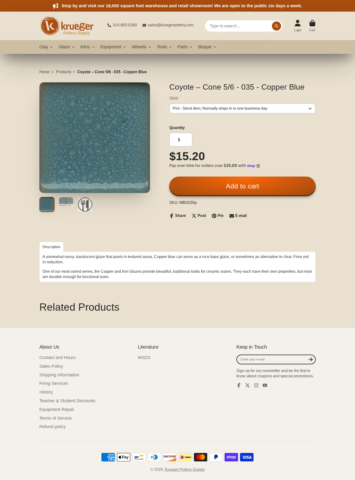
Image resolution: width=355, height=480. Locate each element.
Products (63, 72)
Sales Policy (51, 366)
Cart (312, 26)
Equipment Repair (56, 409)
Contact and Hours (57, 357)
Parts (183, 46)
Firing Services (53, 383)
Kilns (85, 46)
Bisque (205, 46)
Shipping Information (59, 375)
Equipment (110, 46)
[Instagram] (256, 385)
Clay (43, 46)
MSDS (144, 357)
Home (44, 72)
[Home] (69, 26)
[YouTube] (265, 385)
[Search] (276, 25)
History (46, 392)
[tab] (51, 247)
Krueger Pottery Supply (185, 469)
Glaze (64, 46)
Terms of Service (55, 418)
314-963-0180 (125, 25)
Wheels (139, 46)
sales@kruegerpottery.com (170, 25)
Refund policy (52, 426)
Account (297, 26)
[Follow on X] (247, 385)
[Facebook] (238, 385)
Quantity (177, 128)
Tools (162, 46)
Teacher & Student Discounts (67, 400)
